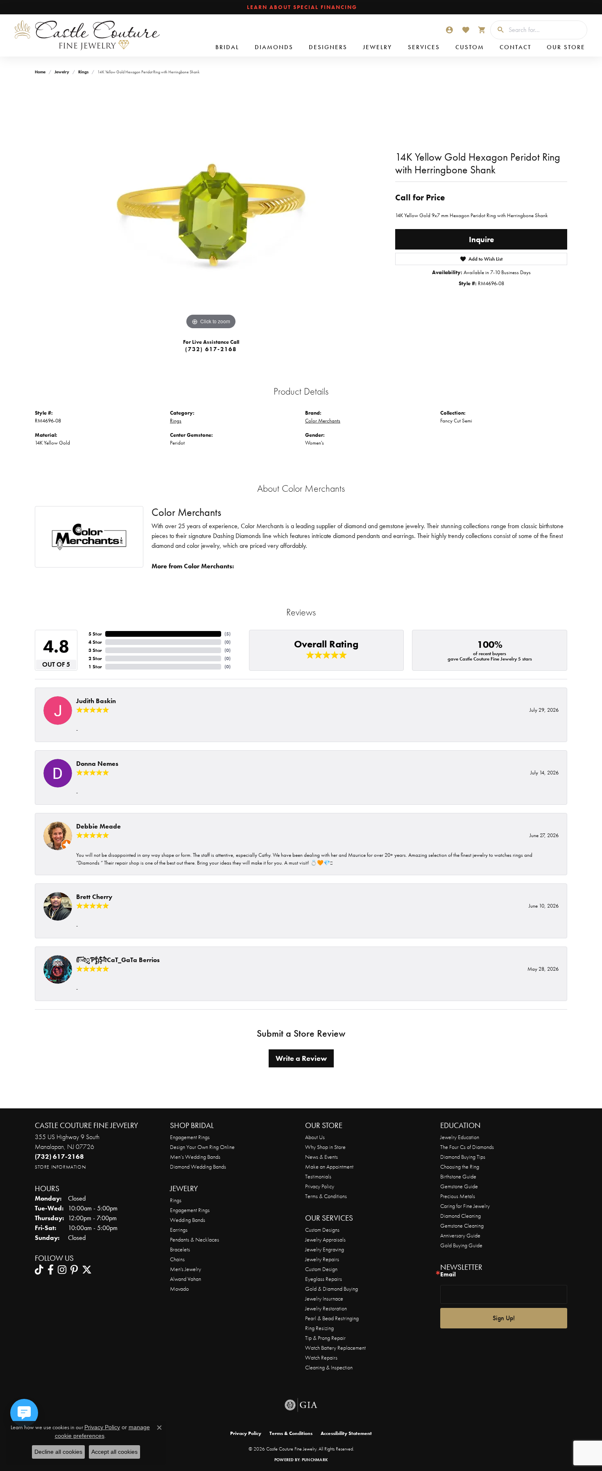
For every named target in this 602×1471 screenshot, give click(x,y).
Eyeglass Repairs (323, 1279)
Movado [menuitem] (179, 1288)
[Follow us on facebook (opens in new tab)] (51, 1270)
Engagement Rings (190, 1137)
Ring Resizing (319, 1328)
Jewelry (377, 47)
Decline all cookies (58, 1451)
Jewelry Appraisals (325, 1239)
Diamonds (274, 47)
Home (40, 72)
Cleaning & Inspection (329, 1367)
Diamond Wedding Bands (198, 1166)
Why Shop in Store (325, 1147)
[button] (449, 30)
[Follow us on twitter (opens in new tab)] (87, 1270)
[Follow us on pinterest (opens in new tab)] (74, 1270)
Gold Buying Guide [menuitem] (461, 1245)
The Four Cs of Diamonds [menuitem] (467, 1147)
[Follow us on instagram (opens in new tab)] (62, 1270)
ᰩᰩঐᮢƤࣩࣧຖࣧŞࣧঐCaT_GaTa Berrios (118, 960)
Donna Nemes (97, 763)
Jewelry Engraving (324, 1249)
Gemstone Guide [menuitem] (459, 1186)
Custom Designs (322, 1229)
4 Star (95, 642)
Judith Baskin (96, 701)
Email (448, 1274)
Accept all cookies (114, 1451)
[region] (211, 208)
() (227, 634)
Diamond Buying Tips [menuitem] (462, 1156)
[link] (301, 7)
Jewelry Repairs (322, 1259)
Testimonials (318, 1176)
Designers (328, 47)
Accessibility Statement (346, 1433)
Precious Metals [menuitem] (457, 1196)
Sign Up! (504, 1318)
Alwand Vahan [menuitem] (185, 1279)
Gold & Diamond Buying (331, 1288)
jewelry (61, 72)
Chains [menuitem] (177, 1259)
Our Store (566, 47)
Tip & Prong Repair (325, 1338)
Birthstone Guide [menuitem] (458, 1176)
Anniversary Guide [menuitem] (460, 1235)
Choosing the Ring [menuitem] (459, 1166)
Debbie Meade (98, 826)
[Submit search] (497, 30)
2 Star (95, 658)
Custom (469, 47)
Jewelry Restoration (326, 1308)
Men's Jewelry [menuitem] (185, 1269)
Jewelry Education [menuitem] (459, 1137)
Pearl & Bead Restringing (332, 1318)
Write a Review (301, 1058)
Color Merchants (322, 420)
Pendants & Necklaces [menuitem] (194, 1239)
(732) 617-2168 (211, 349)
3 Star (95, 650)
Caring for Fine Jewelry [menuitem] (465, 1206)
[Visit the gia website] (301, 1405)
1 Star (95, 666)
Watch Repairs (321, 1357)
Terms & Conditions (326, 1196)
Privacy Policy (319, 1186)
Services (424, 47)
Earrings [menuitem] (179, 1229)
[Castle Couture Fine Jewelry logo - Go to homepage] (86, 35)
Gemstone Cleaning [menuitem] (462, 1225)
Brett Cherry (94, 896)
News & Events (321, 1156)
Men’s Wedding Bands (195, 1156)
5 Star (95, 634)
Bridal (227, 47)
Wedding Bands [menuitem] (187, 1220)
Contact (515, 47)
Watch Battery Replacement (335, 1347)
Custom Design (321, 1269)
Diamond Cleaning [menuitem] (460, 1215)
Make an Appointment (329, 1166)
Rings (83, 72)
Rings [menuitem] (175, 1200)
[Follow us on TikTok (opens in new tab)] (39, 1270)
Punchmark (315, 1459)
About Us (315, 1137)
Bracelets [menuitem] (180, 1249)
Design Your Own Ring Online (202, 1147)
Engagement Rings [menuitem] (190, 1210)
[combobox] (546, 30)
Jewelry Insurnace (324, 1298)
